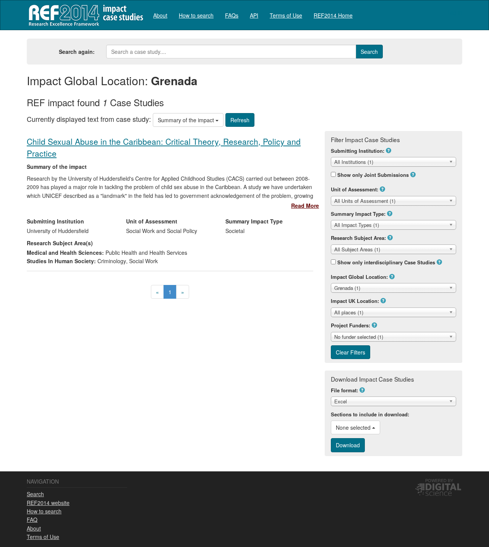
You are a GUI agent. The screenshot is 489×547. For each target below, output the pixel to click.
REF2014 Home (333, 15)
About (160, 15)
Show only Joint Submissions (373, 174)
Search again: (77, 51)
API (254, 15)
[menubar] (252, 15)
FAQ (32, 519)
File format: (344, 390)
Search (35, 494)
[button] (388, 150)
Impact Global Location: (359, 276)
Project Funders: (350, 325)
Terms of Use (286, 15)
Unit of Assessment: (354, 189)
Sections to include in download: (370, 414)
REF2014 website (48, 503)
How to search (196, 15)
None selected (354, 427)
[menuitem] (160, 15)
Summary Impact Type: (358, 213)
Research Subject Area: (358, 237)
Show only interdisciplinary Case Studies (386, 262)
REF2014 (84, 15)
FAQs (231, 15)
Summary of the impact (186, 120)
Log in (454, 12)
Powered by (439, 480)
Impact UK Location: (355, 300)
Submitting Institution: (357, 150)
